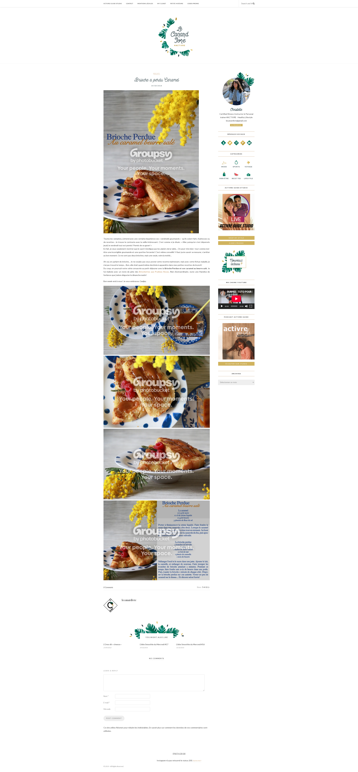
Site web (106, 709)
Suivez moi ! (197, 761)
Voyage (248, 167)
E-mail (106, 703)
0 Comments (108, 587)
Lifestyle (248, 178)
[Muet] (246, 306)
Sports (236, 167)
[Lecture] (221, 306)
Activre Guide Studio (112, 3)
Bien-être (224, 178)
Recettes (236, 178)
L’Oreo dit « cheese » (112, 644)
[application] (236, 299)
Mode (224, 167)
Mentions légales (145, 3)
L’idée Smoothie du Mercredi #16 (190, 644)
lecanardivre (129, 600)
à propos (236, 125)
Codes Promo (193, 3)
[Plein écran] (250, 306)
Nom (106, 696)
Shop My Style (236, 238)
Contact (129, 3)
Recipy (156, 73)
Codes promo (236, 243)
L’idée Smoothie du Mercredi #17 (154, 644)
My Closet (161, 3)
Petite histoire (176, 3)
